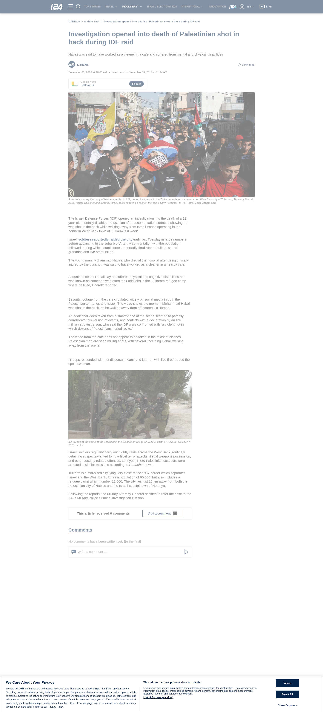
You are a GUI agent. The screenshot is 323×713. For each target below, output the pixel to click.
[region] (161, 695)
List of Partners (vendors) (158, 697)
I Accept (287, 683)
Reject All (287, 694)
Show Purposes (287, 705)
